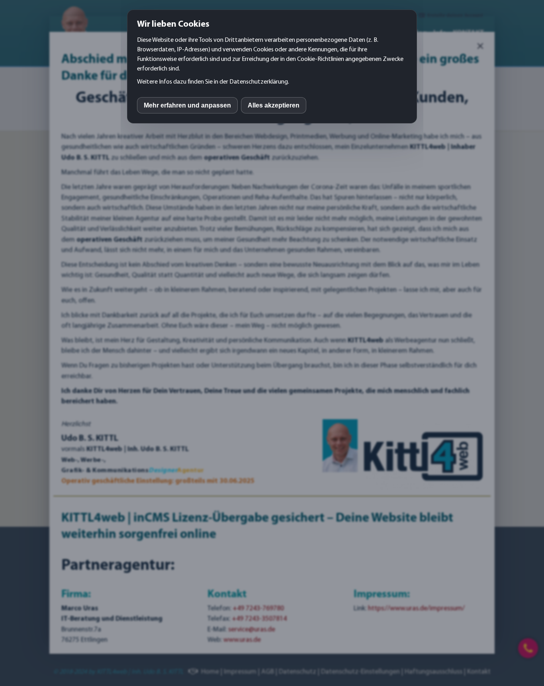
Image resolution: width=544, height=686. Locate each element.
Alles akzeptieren (273, 105)
